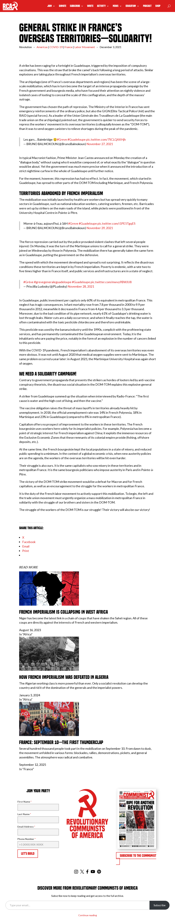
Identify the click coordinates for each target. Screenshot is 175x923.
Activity (101, 6)
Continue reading (87, 915)
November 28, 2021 (81, 286)
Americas (42, 47)
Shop (157, 6)
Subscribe (75, 6)
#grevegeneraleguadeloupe (52, 282)
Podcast (147, 6)
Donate (62, 6)
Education (131, 6)
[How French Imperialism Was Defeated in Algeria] (49, 670)
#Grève (28, 282)
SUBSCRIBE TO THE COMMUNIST (138, 856)
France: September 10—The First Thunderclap (61, 742)
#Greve (62, 139)
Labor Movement (84, 47)
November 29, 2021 (99, 228)
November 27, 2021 (99, 144)
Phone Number (26, 838)
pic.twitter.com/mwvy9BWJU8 (111, 282)
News (115, 6)
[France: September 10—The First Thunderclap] (49, 735)
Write (90, 6)
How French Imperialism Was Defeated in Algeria (63, 677)
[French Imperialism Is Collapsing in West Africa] (49, 604)
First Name (24, 801)
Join (49, 6)
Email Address (26, 826)
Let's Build (27, 853)
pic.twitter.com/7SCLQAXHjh (106, 139)
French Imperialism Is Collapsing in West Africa (63, 612)
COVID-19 (56, 47)
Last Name (24, 814)
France (68, 47)
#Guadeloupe (77, 139)
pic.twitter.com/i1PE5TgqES (116, 223)
